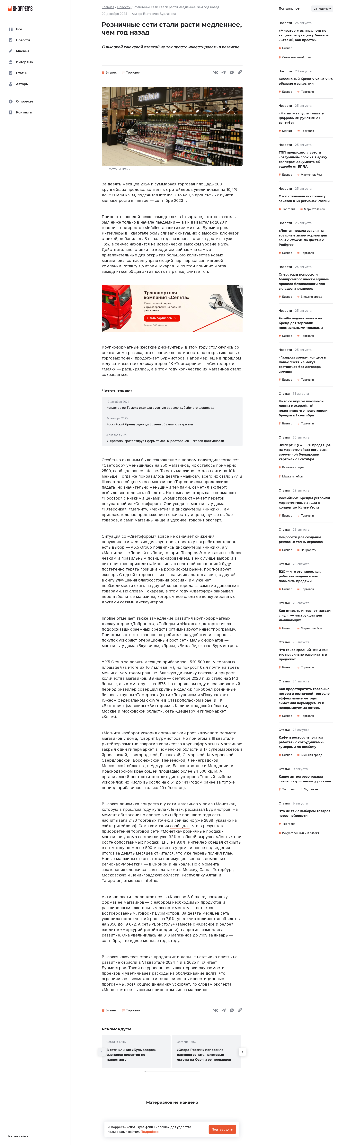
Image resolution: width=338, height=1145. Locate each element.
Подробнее (149, 1132)
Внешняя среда (311, 296)
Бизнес (111, 72)
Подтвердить (222, 1129)
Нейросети (308, 550)
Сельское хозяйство (296, 57)
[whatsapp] (232, 73)
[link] (172, 407)
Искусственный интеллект (300, 833)
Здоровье (311, 789)
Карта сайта (18, 1136)
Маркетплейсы (311, 174)
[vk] (215, 73)
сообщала (180, 825)
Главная (108, 7)
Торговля (133, 72)
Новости (123, 7)
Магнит (287, 130)
